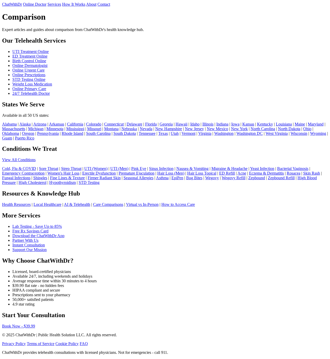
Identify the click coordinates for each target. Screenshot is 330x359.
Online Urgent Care (28, 70)
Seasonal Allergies (138, 178)
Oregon (28, 133)
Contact (103, 4)
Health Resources (16, 204)
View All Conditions (19, 160)
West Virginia (277, 133)
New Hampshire (168, 129)
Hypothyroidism (62, 182)
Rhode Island (72, 133)
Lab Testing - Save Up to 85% (37, 226)
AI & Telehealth (77, 204)
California (75, 124)
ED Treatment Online (29, 56)
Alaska (25, 124)
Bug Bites (194, 178)
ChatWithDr (12, 4)
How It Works (73, 4)
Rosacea (293, 173)
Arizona (39, 124)
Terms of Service (40, 343)
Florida (151, 124)
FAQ (84, 343)
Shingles (40, 178)
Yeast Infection (262, 168)
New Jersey (194, 129)
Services (54, 4)
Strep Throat (71, 168)
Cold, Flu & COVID (19, 168)
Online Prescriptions (28, 75)
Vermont (188, 133)
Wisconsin (299, 133)
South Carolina (98, 133)
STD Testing (89, 182)
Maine (300, 124)
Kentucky (265, 124)
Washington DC (249, 133)
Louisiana (284, 124)
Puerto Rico (24, 138)
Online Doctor (34, 4)
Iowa (235, 124)
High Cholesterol (32, 182)
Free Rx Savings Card (30, 231)
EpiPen (177, 178)
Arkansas (56, 124)
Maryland (316, 124)
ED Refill (227, 173)
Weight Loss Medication (32, 84)
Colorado (93, 124)
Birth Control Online (29, 61)
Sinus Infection (161, 168)
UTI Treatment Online (30, 51)
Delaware (134, 124)
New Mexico (217, 129)
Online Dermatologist (29, 65)
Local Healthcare (47, 204)
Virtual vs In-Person (142, 204)
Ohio (307, 129)
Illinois (207, 124)
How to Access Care (178, 204)
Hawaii (181, 124)
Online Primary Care (29, 89)
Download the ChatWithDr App (38, 235)
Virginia (204, 133)
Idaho (195, 124)
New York (239, 129)
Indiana (222, 124)
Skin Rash (311, 173)
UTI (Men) (119, 168)
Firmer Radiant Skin (104, 178)
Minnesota (54, 129)
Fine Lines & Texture (67, 178)
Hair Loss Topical (201, 173)
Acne (241, 173)
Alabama (9, 124)
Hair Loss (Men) (170, 173)
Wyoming (318, 133)
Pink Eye (138, 168)
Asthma (162, 178)
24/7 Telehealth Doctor (31, 93)
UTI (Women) (96, 168)
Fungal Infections (16, 178)
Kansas (248, 124)
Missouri (94, 129)
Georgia (166, 124)
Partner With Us (25, 240)
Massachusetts (13, 129)
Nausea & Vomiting (192, 168)
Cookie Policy (67, 343)
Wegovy (212, 178)
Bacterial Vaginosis (292, 168)
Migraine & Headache (229, 168)
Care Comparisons (108, 204)
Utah (175, 133)
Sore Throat (48, 168)
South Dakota (124, 133)
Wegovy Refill (233, 178)
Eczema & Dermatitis (266, 173)
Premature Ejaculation (136, 173)
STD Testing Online (28, 79)
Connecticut (114, 124)
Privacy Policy (14, 343)
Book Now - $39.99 (18, 326)
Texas (163, 133)
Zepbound (256, 178)
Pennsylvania (48, 133)
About (91, 4)
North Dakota (289, 129)
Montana (111, 129)
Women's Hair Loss (63, 173)
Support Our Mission (29, 249)
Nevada (146, 129)
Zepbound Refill (281, 178)
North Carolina (263, 129)
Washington (224, 133)
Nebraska (129, 129)
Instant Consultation (28, 245)
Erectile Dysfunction (99, 173)
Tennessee (147, 133)
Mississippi (75, 129)
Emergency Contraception (23, 173)
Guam (7, 138)
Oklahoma (10, 133)
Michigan (36, 129)
